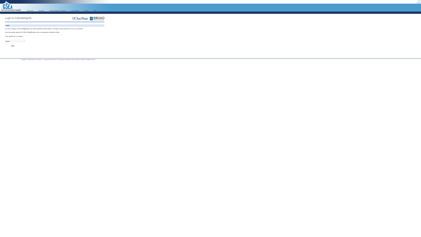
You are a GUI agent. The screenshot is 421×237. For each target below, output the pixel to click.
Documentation (75, 10)
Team (94, 10)
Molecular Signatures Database (57, 10)
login (419, 0)
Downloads (41, 10)
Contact (86, 10)
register (418, 2)
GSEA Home (30, 10)
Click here (7, 28)
